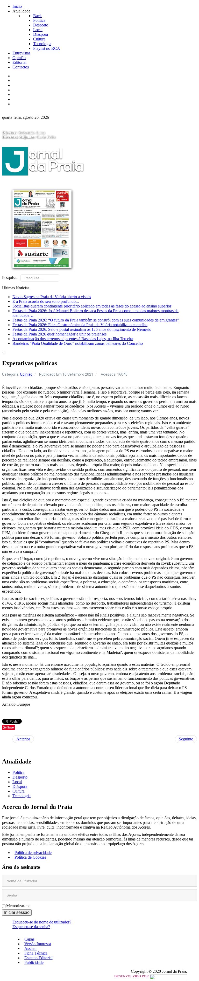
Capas (20, 76)
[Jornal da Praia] (43, 186)
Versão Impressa (28, 80)
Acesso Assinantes (30, 104)
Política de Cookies (30, 857)
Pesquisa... (10, 277)
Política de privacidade (33, 852)
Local (17, 782)
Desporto (19, 777)
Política (18, 772)
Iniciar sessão (17, 912)
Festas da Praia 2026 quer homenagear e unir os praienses (59, 334)
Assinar (21, 85)
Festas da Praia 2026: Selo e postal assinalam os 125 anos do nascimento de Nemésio (81, 329)
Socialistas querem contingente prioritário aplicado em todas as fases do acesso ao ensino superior (91, 306)
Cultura (18, 791)
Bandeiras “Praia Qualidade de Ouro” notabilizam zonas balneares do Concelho (77, 343)
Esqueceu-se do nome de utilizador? (41, 922)
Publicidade (24, 99)
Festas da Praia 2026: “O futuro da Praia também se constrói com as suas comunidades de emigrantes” (95, 320)
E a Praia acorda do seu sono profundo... (45, 301)
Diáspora (19, 786)
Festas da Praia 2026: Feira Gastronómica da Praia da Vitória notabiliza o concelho (79, 325)
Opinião (26, 374)
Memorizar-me (18, 905)
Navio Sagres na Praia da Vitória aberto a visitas (51, 297)
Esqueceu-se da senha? (31, 926)
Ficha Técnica (26, 90)
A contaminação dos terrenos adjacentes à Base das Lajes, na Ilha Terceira (72, 339)
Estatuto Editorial (29, 94)
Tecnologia (21, 796)
